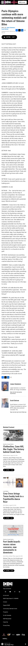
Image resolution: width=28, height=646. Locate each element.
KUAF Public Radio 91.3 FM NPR (10, 598)
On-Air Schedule (7, 615)
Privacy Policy (6, 625)
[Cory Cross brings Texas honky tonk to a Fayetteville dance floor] (13, 482)
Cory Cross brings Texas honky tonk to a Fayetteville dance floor (13, 497)
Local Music (5, 491)
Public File (5, 622)
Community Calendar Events (10, 608)
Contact (5, 602)
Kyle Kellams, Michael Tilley (9, 556)
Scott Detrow (5, 29)
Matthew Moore (6, 455)
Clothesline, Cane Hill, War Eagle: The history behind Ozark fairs (13, 449)
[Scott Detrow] (5, 403)
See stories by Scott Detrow (18, 412)
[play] (2, 644)
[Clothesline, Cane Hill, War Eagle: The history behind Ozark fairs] (13, 435)
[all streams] (26, 644)
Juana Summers (10, 27)
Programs (5, 612)
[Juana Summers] (5, 386)
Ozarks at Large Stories (8, 444)
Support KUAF (6, 605)
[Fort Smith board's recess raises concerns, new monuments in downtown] (13, 530)
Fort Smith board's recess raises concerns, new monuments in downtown (11, 547)
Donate (23, 2)
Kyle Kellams (6, 505)
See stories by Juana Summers (16, 392)
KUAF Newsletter (7, 618)
